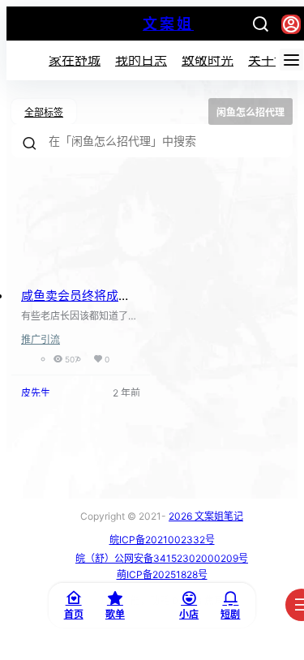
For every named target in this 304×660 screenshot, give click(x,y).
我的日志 (141, 60)
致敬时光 (207, 60)
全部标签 (43, 112)
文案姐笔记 (217, 516)
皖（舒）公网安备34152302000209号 (161, 558)
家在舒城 (75, 60)
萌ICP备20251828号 (162, 574)
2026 (180, 516)
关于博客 (274, 60)
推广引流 (40, 339)
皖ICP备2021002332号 (162, 540)
